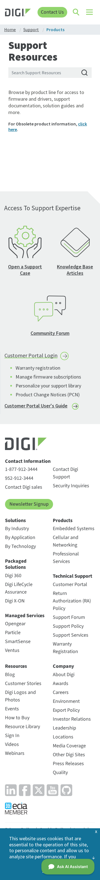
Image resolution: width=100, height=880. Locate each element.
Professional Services (66, 557)
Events (12, 708)
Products (62, 521)
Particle (13, 632)
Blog (10, 674)
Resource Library (22, 726)
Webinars (14, 753)
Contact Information (28, 461)
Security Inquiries (71, 485)
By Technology (20, 546)
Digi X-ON (15, 600)
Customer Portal (70, 584)
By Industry (17, 528)
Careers (61, 692)
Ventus (12, 650)
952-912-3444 (19, 478)
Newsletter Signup (29, 504)
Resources (16, 666)
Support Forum (69, 617)
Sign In (12, 735)
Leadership (64, 728)
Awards (60, 683)
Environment (66, 701)
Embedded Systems (73, 528)
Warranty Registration (65, 648)
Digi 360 (13, 575)
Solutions (15, 521)
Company (63, 666)
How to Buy (17, 717)
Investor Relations (72, 719)
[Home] (18, 13)
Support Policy (68, 626)
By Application (20, 537)
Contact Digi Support (65, 473)
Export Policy (66, 710)
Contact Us (52, 12)
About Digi (63, 674)
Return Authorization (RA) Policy (72, 601)
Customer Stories (23, 683)
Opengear (15, 623)
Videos (12, 744)
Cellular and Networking (65, 541)
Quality (60, 772)
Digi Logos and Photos (20, 696)
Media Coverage (69, 745)
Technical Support (72, 576)
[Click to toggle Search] (76, 12)
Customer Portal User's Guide (36, 405)
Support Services (70, 635)
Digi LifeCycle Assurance (18, 588)
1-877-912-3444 (21, 469)
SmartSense (18, 641)
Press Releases (68, 763)
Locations (63, 736)
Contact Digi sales (23, 487)
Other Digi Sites (69, 754)
